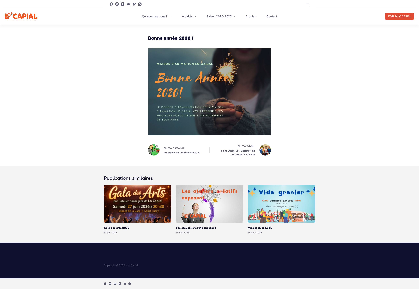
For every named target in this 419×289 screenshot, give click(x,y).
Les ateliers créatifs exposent (196, 227)
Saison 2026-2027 (219, 16)
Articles (251, 16)
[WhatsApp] (140, 4)
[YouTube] (122, 4)
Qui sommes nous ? (154, 16)
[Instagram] (117, 4)
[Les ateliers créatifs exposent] (209, 204)
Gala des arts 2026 (116, 227)
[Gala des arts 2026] (137, 204)
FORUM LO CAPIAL (399, 16)
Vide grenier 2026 (260, 227)
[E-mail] (128, 4)
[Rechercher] (308, 4)
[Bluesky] (134, 4)
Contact (271, 16)
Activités (187, 16)
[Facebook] (111, 4)
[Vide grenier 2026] (281, 204)
